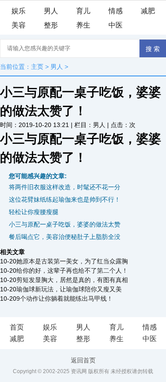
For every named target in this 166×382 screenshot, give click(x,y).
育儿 (83, 11)
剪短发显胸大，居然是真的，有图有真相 (72, 279)
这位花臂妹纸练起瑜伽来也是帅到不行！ (64, 199)
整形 (51, 25)
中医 (115, 25)
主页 (37, 66)
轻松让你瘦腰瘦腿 (33, 211)
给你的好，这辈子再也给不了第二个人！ (72, 270)
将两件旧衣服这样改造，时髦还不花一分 (64, 187)
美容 (19, 25)
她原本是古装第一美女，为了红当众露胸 (72, 261)
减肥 (148, 11)
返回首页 (83, 360)
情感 (115, 11)
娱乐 (19, 11)
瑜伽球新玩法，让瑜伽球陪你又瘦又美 (69, 289)
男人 (51, 11)
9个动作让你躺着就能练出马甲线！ (64, 298)
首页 (17, 327)
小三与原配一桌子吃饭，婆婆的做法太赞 (64, 224)
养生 (83, 25)
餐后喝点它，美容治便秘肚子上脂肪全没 (64, 236)
